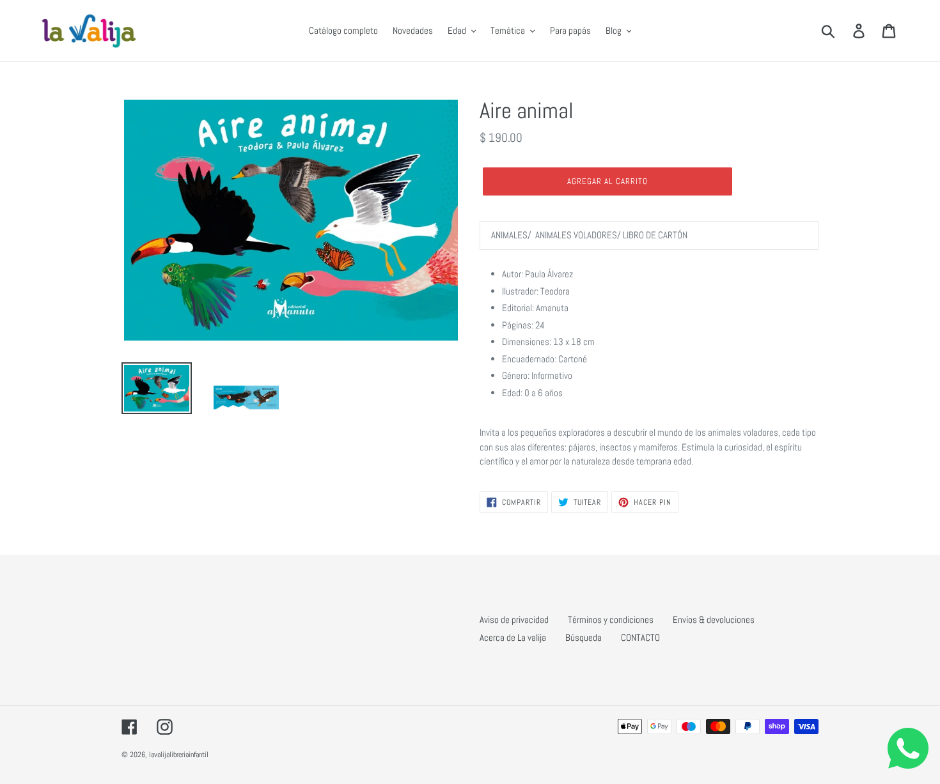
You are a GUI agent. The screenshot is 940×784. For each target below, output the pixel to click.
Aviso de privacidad (514, 619)
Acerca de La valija (513, 637)
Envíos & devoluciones (714, 619)
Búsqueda (583, 637)
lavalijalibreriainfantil (178, 754)
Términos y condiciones (611, 619)
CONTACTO (640, 637)
